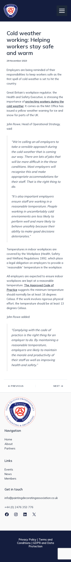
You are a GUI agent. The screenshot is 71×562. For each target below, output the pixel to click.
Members (10, 478)
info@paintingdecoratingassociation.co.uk (31, 498)
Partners (10, 448)
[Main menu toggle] (62, 10)
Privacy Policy (27, 539)
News (8, 474)
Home (8, 439)
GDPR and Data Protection (41, 544)
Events (9, 469)
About (9, 444)
